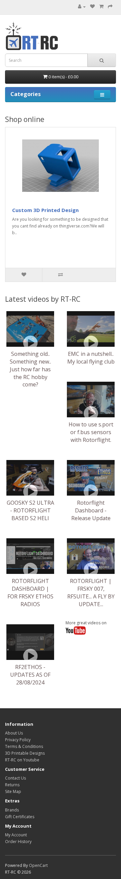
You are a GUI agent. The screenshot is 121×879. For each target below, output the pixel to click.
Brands (12, 810)
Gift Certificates (19, 817)
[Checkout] (110, 6)
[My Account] (82, 6)
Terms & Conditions (24, 746)
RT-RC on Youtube (22, 760)
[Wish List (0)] (92, 6)
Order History (18, 841)
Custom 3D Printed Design (45, 210)
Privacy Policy (18, 740)
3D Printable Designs (25, 753)
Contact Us (15, 778)
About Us (14, 733)
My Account (16, 835)
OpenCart (38, 865)
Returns (12, 785)
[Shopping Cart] (101, 6)
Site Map (13, 791)
